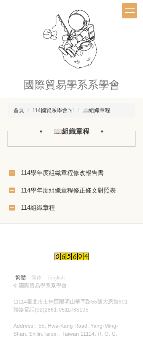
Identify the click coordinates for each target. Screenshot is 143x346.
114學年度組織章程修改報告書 (62, 172)
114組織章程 (38, 207)
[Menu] (129, 10)
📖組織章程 (96, 110)
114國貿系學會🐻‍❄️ (53, 110)
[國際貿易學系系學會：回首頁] (71, 40)
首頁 (18, 110)
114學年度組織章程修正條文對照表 (68, 190)
